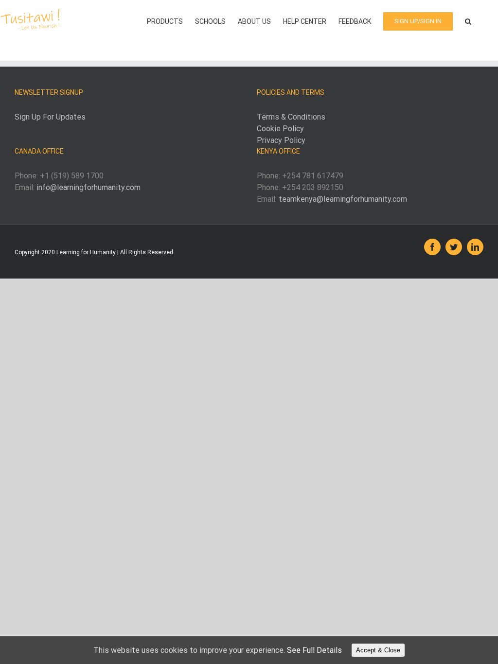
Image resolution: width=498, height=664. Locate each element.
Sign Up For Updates (50, 117)
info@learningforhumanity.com (88, 187)
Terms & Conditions (291, 117)
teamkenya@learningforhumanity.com (343, 199)
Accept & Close (378, 650)
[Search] (468, 20)
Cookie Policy (280, 128)
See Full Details (314, 650)
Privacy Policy (281, 140)
